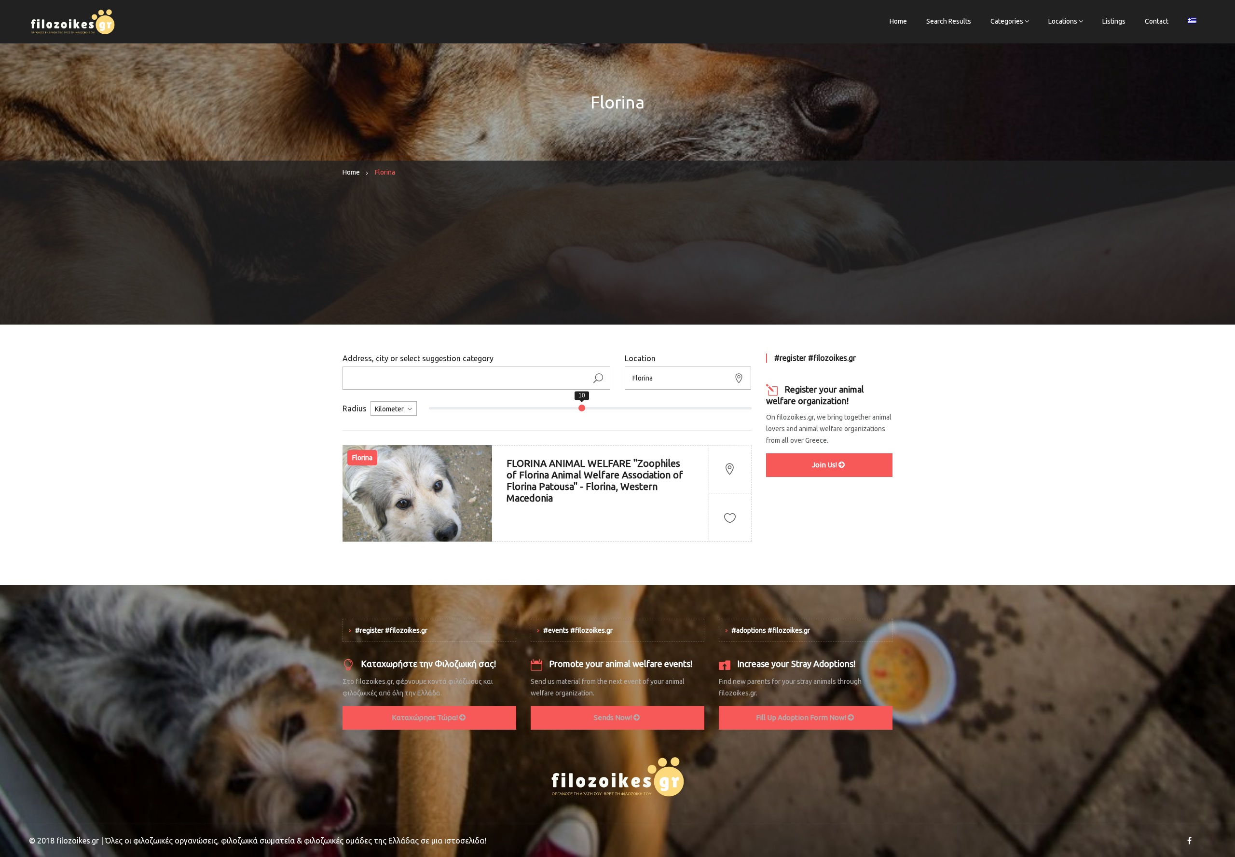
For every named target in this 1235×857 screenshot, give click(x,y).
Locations (1062, 21)
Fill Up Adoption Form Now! (802, 717)
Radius (355, 408)
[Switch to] (1192, 21)
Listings (1113, 21)
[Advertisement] (617, 257)
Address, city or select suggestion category (418, 358)
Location (640, 358)
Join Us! (825, 465)
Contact (1156, 21)
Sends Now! (613, 717)
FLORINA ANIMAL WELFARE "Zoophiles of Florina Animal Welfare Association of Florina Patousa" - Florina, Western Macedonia (595, 480)
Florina (362, 458)
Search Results (948, 21)
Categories (1006, 21)
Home (898, 21)
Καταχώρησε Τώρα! (425, 717)
